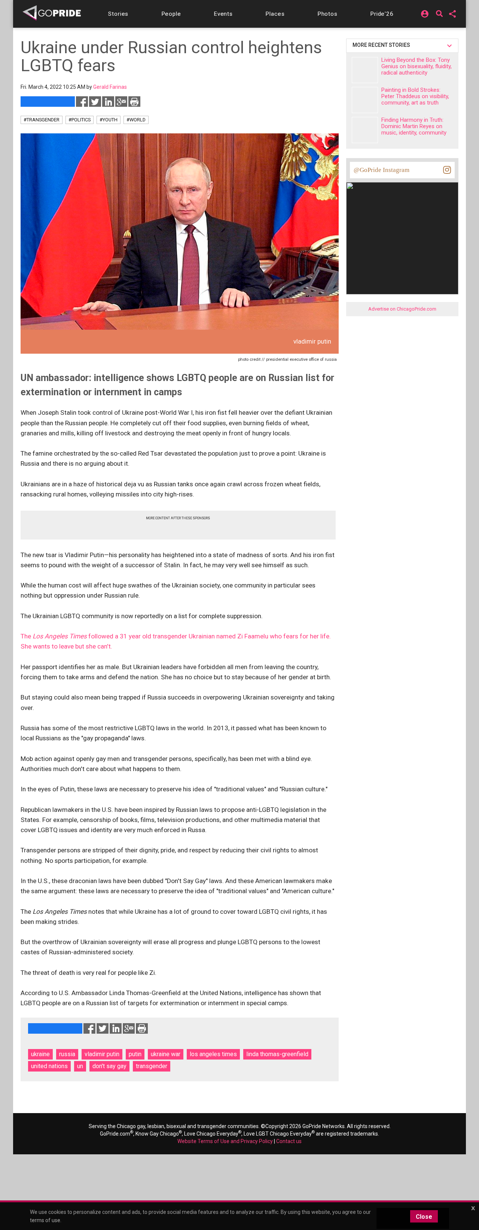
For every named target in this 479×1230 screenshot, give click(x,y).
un (80, 1066)
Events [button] (223, 13)
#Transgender (42, 120)
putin (135, 1054)
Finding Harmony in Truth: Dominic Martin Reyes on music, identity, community (413, 126)
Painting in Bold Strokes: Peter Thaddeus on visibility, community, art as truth (415, 96)
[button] (118, 14)
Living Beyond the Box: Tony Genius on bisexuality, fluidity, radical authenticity (416, 66)
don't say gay (109, 1066)
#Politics (79, 120)
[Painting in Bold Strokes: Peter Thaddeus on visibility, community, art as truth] (365, 100)
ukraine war (165, 1054)
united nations (49, 1066)
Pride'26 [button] (382, 13)
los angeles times (213, 1054)
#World (136, 120)
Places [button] (274, 13)
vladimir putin (102, 1054)
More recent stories (382, 45)
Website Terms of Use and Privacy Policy (225, 1141)
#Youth (109, 120)
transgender (151, 1066)
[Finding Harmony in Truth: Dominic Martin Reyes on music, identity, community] (365, 130)
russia (67, 1054)
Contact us (289, 1141)
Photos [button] (327, 13)
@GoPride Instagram (381, 169)
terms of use (45, 1220)
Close (424, 1216)
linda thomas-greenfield (277, 1054)
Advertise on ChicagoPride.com (402, 309)
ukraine (40, 1054)
